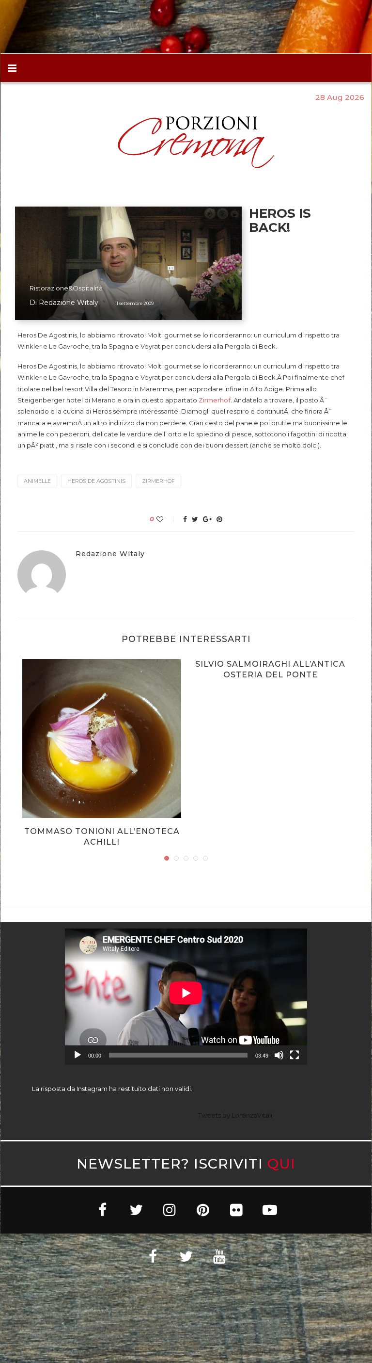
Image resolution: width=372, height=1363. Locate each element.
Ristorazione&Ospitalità (66, 288)
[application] (186, 997)
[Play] (77, 1055)
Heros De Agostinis (96, 481)
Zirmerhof (215, 400)
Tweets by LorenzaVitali (235, 1115)
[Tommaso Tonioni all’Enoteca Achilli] (101, 738)
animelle (37, 481)
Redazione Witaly (68, 302)
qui (281, 1163)
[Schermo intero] (294, 1055)
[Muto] (279, 1055)
